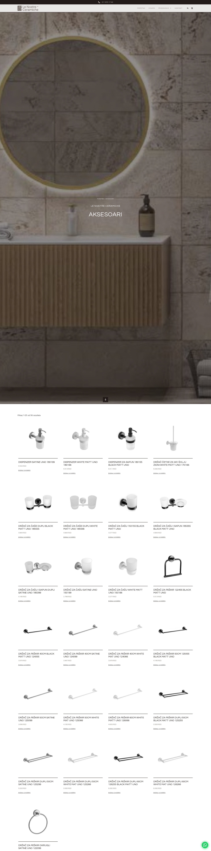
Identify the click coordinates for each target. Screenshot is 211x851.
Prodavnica (163, 8)
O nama (152, 8)
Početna (141, 8)
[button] (187, 8)
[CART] (191, 8)
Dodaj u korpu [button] (24, 470)
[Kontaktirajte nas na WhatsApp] (205, 845)
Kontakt (178, 8)
